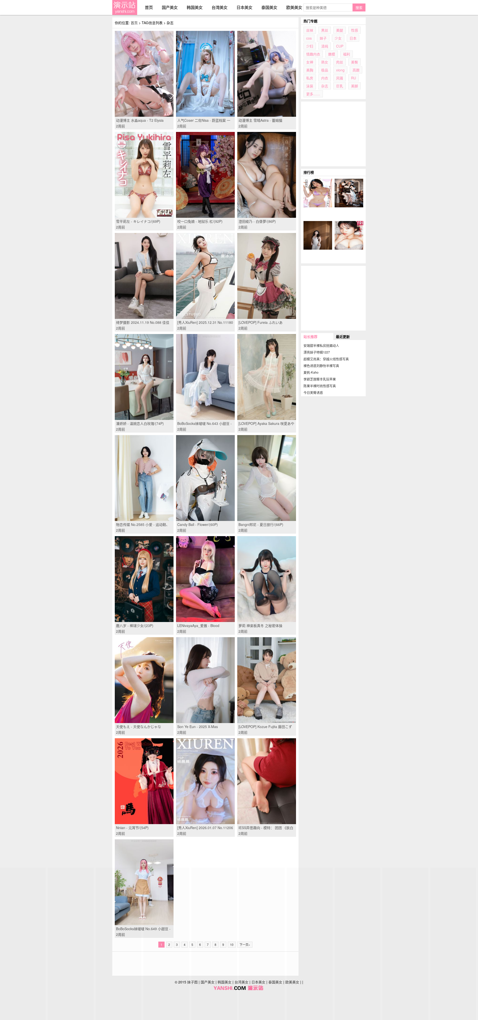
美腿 (339, 30)
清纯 (324, 46)
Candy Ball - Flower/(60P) (197, 524)
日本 (353, 38)
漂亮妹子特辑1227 (316, 352)
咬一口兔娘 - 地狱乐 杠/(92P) (200, 221)
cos (309, 38)
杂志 (324, 85)
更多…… (313, 93)
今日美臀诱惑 (313, 392)
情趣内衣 (313, 54)
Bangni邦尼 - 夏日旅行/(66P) (261, 524)
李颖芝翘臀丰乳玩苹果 (319, 379)
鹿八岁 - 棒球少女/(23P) (134, 625)
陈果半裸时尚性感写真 (319, 385)
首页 (149, 7)
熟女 (324, 61)
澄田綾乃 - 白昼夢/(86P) (257, 221)
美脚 (354, 85)
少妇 (309, 46)
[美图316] (124, 7)
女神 (309, 61)
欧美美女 (294, 7)
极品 (324, 69)
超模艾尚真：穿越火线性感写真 (326, 358)
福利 (346, 54)
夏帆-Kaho (310, 372)
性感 (354, 30)
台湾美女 (220, 7)
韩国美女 (195, 7)
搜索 (359, 7)
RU (353, 77)
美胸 (309, 69)
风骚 (339, 77)
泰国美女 (269, 7)
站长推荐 (310, 336)
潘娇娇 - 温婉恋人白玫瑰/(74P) (140, 423)
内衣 (324, 77)
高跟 (356, 69)
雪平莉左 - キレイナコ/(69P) (138, 221)
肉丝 (339, 61)
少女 (338, 38)
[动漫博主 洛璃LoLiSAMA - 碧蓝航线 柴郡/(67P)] (349, 193)
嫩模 (331, 54)
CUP (339, 46)
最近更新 (343, 336)
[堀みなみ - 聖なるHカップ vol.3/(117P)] (349, 235)
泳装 (309, 85)
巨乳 (339, 85)
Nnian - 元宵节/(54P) (132, 827)
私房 (309, 77)
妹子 (323, 38)
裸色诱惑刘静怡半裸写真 (321, 365)
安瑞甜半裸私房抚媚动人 (321, 345)
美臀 (354, 61)
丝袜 (309, 30)
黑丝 (324, 30)
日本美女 (244, 7)
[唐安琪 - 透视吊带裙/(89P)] (317, 235)
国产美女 (170, 7)
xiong (340, 69)
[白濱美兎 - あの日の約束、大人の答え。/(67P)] (317, 193)
